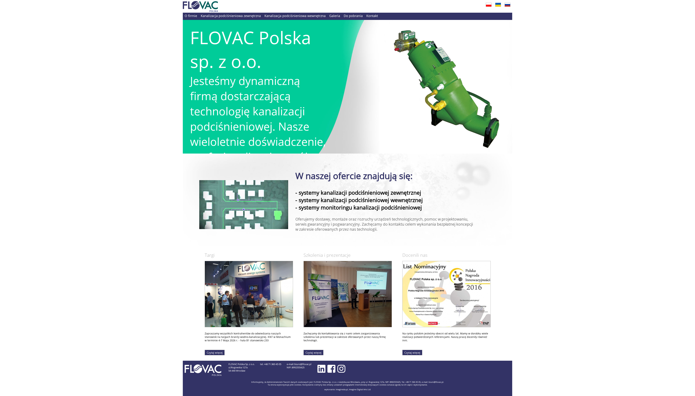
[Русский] (507, 4)
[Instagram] (341, 369)
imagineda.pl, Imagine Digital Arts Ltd (353, 389)
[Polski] (488, 4)
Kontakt (372, 16)
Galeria (334, 16)
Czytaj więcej (215, 352)
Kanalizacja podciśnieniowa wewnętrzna (295, 16)
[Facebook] (331, 369)
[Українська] (498, 4)
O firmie (191, 16)
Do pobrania (353, 16)
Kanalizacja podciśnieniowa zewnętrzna (231, 16)
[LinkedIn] (321, 369)
